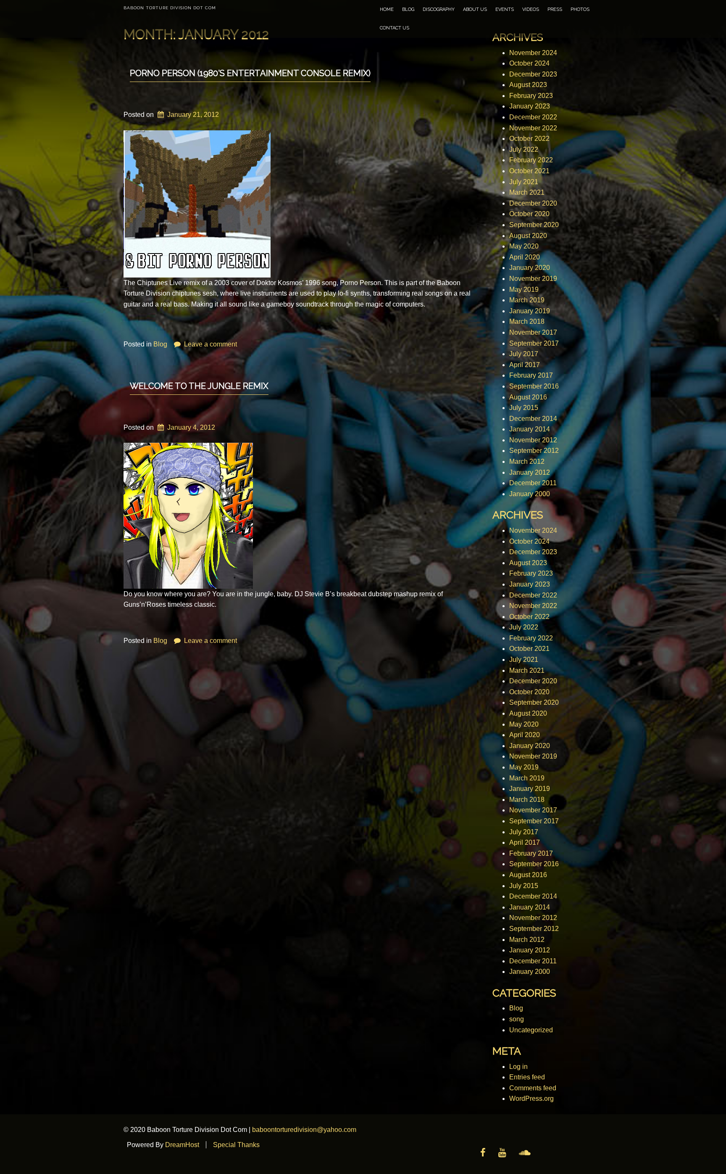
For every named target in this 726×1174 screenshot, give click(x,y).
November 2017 (533, 332)
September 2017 (534, 343)
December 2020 (533, 203)
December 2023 (533, 74)
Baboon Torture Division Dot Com (170, 7)
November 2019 (533, 278)
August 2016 (528, 397)
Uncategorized (531, 1030)
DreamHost (182, 1144)
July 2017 (523, 353)
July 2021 (523, 181)
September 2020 (534, 224)
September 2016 (534, 386)
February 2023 (531, 95)
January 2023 (529, 106)
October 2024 (529, 63)
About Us (475, 9)
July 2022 (523, 149)
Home (387, 9)
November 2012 (533, 440)
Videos (530, 9)
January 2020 (529, 267)
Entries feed (527, 1077)
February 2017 (531, 375)
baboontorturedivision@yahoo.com (304, 1129)
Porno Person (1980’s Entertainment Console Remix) (250, 73)
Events (504, 9)
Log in (518, 1066)
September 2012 (534, 450)
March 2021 (526, 192)
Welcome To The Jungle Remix (199, 386)
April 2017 (524, 364)
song (516, 1019)
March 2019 (526, 300)
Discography (439, 9)
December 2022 (533, 117)
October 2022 (529, 138)
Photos (580, 9)
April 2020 (524, 257)
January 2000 (529, 493)
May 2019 (524, 289)
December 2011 (533, 483)
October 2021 (529, 171)
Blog (408, 9)
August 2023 (528, 84)
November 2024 (533, 52)
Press (554, 9)
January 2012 (529, 472)
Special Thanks (236, 1144)
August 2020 (528, 235)
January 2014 (529, 429)
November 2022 (533, 128)
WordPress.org (531, 1098)
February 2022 (531, 160)
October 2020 (529, 213)
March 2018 (526, 321)
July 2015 (523, 407)
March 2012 (526, 461)
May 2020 (524, 246)
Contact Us (394, 28)
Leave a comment (210, 344)
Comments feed (532, 1088)
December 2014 (533, 418)
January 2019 (529, 311)
